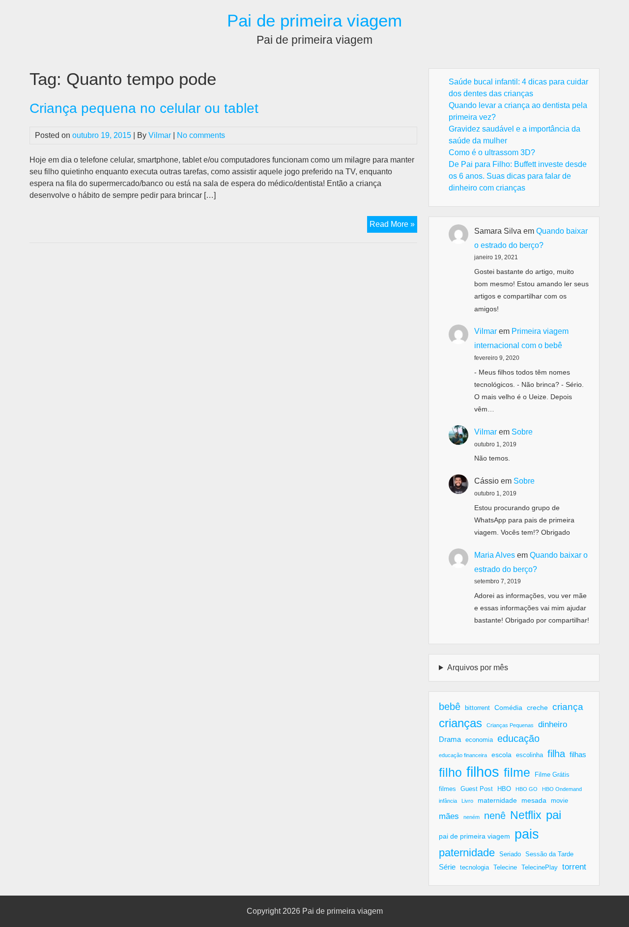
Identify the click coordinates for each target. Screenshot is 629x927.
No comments (201, 135)
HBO (504, 789)
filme (517, 772)
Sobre (522, 432)
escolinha (529, 755)
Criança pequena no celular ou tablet (143, 108)
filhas (578, 754)
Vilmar (159, 135)
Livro (467, 801)
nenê (495, 815)
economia (479, 739)
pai (553, 814)
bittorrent (477, 708)
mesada (533, 800)
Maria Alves (494, 555)
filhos (482, 771)
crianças (460, 723)
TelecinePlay (539, 867)
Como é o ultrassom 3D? (492, 152)
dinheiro (552, 724)
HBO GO (526, 789)
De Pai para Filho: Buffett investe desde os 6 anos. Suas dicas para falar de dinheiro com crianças (518, 176)
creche (537, 707)
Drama (450, 739)
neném (471, 817)
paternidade (467, 852)
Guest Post (476, 789)
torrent (574, 867)
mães (449, 816)
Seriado (510, 854)
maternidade (497, 800)
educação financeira (463, 755)
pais (527, 834)
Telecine (505, 867)
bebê (449, 706)
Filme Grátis (552, 774)
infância (448, 801)
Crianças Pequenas (510, 725)
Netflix (526, 815)
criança (567, 707)
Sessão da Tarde (549, 854)
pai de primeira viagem (474, 836)
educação (518, 738)
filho (450, 772)
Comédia (508, 707)
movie (559, 800)
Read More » (393, 226)
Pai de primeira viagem (314, 20)
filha (556, 753)
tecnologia (474, 867)
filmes (447, 789)
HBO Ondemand (562, 789)
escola (501, 755)
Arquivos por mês (477, 667)
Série (447, 867)
